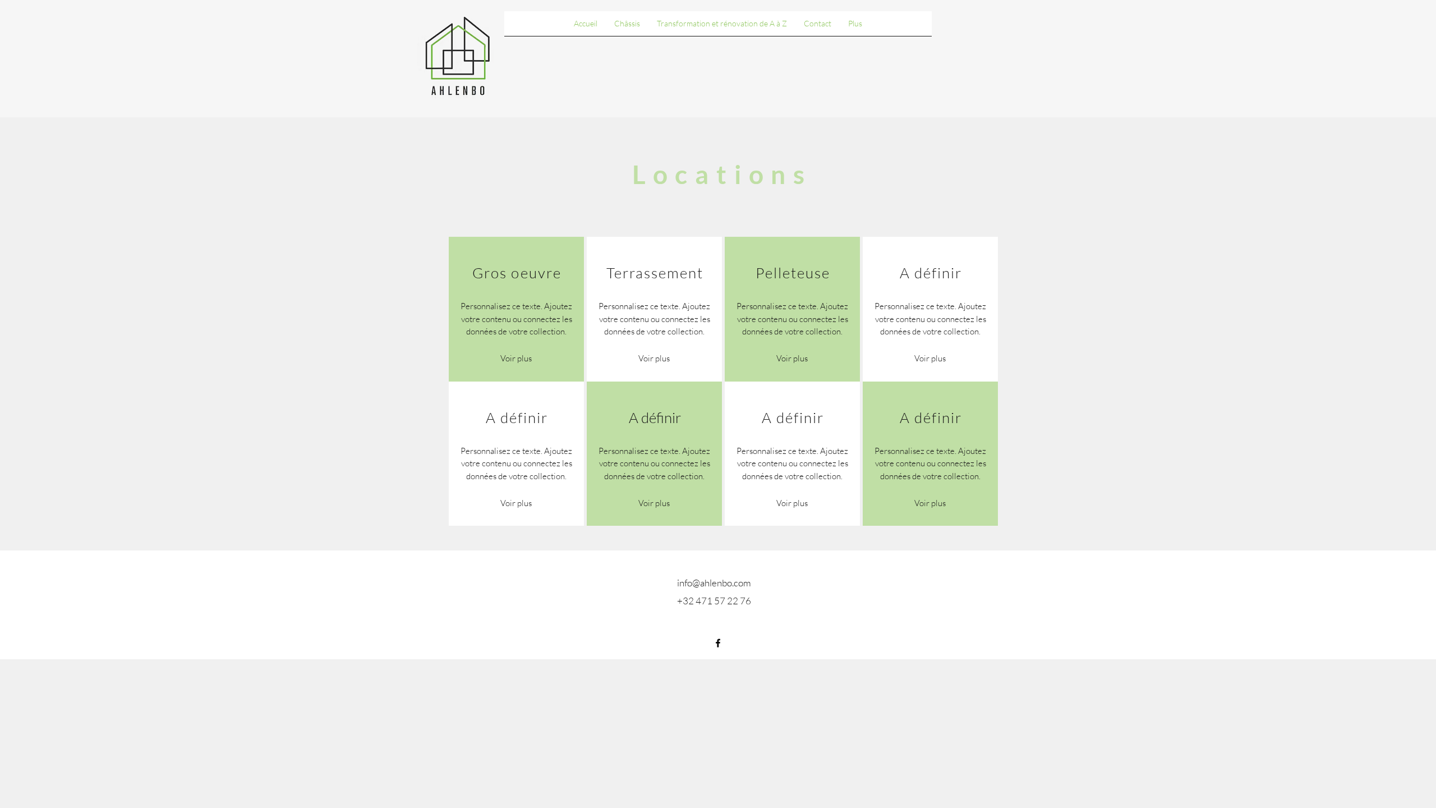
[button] (654, 359)
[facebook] (718, 643)
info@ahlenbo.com (714, 583)
